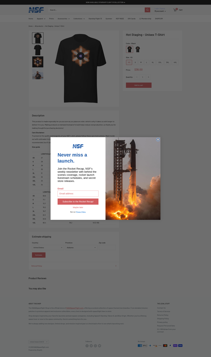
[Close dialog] (158, 139)
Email (61, 188)
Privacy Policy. (81, 212)
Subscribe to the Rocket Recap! (78, 201)
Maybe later (78, 207)
